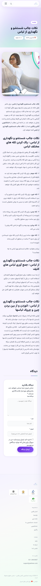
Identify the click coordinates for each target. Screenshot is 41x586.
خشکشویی (34, 526)
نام (32, 419)
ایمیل (31, 429)
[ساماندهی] (23, 492)
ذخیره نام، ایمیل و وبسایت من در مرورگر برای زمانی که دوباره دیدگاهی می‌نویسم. (21, 442)
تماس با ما (35, 548)
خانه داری (35, 519)
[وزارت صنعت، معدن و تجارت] (13, 492)
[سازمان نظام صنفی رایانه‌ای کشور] (33, 500)
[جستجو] (11, 4)
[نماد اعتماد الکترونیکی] (33, 492)
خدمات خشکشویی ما (31, 523)
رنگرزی (36, 530)
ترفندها (35, 515)
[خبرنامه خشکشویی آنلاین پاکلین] (36, 4)
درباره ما (35, 545)
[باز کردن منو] (6, 4)
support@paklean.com (30, 563)
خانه (36, 541)
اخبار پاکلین (34, 512)
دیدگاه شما (30, 396)
